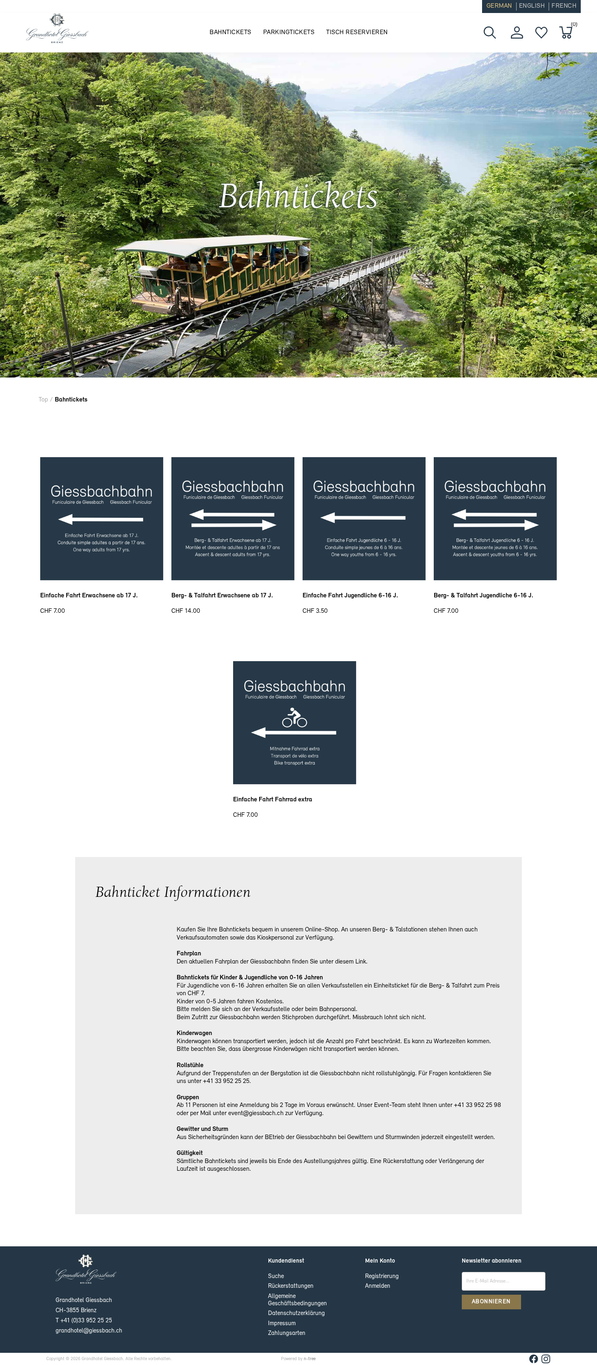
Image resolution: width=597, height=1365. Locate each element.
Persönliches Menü (517, 32)
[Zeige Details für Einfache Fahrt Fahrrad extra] (294, 782)
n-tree (310, 1359)
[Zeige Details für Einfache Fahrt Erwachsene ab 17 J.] (101, 578)
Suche (276, 1277)
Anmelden (377, 1286)
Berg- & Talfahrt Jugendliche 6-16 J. (483, 595)
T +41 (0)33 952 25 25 (84, 1321)
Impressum (282, 1324)
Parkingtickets (289, 32)
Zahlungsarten (286, 1333)
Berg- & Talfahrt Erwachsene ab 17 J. (222, 595)
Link (360, 962)
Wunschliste (541, 32)
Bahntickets (230, 32)
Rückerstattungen (291, 1286)
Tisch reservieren (356, 32)
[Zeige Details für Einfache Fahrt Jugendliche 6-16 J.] (364, 578)
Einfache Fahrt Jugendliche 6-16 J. (350, 595)
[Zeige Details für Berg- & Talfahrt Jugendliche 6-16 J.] (495, 578)
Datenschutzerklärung (296, 1314)
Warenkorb (572, 26)
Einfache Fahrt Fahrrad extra (272, 799)
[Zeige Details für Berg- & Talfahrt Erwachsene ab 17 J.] (232, 578)
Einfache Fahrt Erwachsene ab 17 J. (89, 595)
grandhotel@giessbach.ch (89, 1331)
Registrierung (382, 1277)
